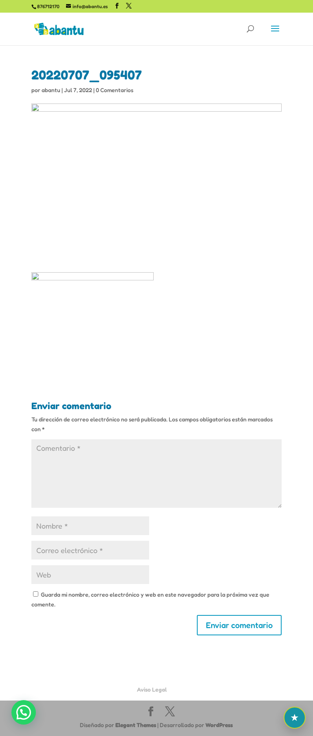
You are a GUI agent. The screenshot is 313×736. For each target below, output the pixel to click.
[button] (23, 712)
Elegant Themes (135, 724)
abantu (51, 89)
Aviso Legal (152, 689)
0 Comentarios (114, 89)
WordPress (219, 724)
